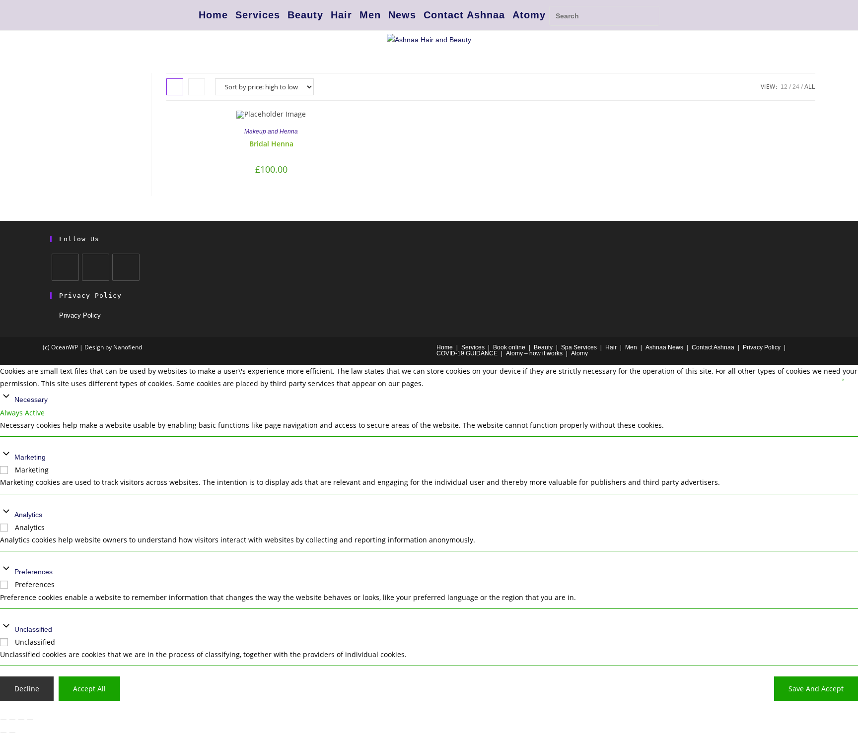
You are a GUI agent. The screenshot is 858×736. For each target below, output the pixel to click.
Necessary (31, 399)
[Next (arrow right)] (12, 733)
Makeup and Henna (271, 131)
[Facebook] (65, 267)
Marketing (30, 457)
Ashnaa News (664, 347)
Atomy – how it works (534, 353)
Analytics (28, 515)
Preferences (33, 572)
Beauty (305, 14)
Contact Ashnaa (464, 14)
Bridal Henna (271, 143)
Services (257, 14)
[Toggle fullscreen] (12, 720)
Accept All (89, 688)
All (809, 86)
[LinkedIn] (126, 267)
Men (370, 14)
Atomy (529, 14)
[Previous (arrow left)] (3, 733)
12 (784, 86)
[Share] (21, 720)
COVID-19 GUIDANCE (467, 353)
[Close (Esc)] (30, 720)
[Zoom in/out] (3, 720)
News (402, 14)
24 (795, 86)
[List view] (196, 86)
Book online (509, 347)
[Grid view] (174, 86)
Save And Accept (816, 688)
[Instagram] (95, 267)
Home (213, 14)
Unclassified (33, 629)
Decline (26, 688)
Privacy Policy (80, 315)
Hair (341, 14)
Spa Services (579, 347)
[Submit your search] (649, 14)
